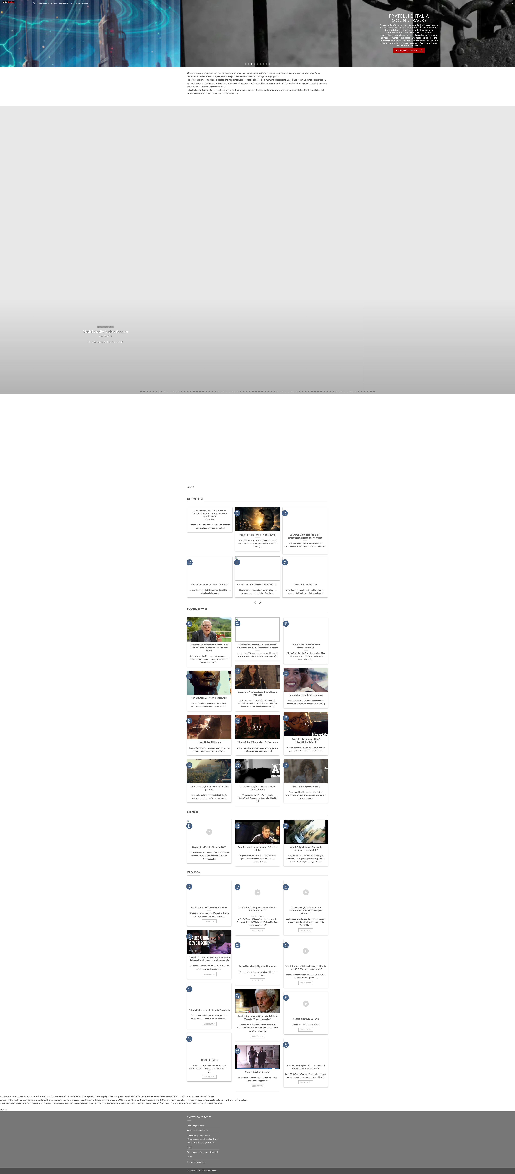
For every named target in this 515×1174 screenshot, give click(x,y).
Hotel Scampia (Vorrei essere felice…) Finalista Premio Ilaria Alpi (306, 1137)
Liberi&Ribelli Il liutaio (209, 812)
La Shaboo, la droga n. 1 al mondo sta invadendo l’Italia (257, 979)
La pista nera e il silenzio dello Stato (209, 977)
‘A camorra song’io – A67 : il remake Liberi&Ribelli (257, 858)
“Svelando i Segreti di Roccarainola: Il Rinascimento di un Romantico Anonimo (257, 716)
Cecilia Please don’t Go (305, 654)
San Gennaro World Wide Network (209, 767)
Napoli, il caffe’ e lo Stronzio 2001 (209, 917)
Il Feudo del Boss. (209, 1129)
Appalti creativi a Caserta (306, 1088)
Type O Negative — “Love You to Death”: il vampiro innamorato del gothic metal (209, 583)
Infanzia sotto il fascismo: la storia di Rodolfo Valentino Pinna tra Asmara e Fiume (209, 717)
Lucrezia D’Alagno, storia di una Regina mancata (257, 763)
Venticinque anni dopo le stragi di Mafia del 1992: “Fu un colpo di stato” (305, 1037)
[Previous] (13, 68)
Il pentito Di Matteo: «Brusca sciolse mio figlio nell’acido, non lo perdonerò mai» (209, 1028)
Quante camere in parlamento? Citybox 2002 (257, 918)
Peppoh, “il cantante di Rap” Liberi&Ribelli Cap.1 (306, 810)
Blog (53, 3)
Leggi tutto (209, 991)
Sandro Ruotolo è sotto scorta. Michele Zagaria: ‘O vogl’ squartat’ (257, 1087)
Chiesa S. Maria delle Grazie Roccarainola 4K (306, 716)
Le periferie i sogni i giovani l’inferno (257, 1036)
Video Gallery (83, 3)
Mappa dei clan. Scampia (257, 1141)
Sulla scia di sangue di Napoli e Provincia (209, 1079)
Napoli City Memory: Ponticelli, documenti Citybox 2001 (306, 918)
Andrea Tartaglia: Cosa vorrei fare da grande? (209, 858)
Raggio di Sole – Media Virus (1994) (258, 604)
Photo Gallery (66, 3)
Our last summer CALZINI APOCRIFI (209, 654)
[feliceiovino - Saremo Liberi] (15, 2)
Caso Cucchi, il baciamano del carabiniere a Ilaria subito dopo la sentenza (306, 980)
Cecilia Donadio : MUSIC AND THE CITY (257, 654)
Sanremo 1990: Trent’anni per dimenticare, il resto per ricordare (305, 606)
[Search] (34, 3)
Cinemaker (42, 3)
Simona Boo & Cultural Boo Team (306, 764)
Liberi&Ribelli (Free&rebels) (305, 856)
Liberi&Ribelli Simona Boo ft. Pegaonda (257, 812)
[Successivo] (259, 672)
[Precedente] (255, 672)
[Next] (501, 68)
